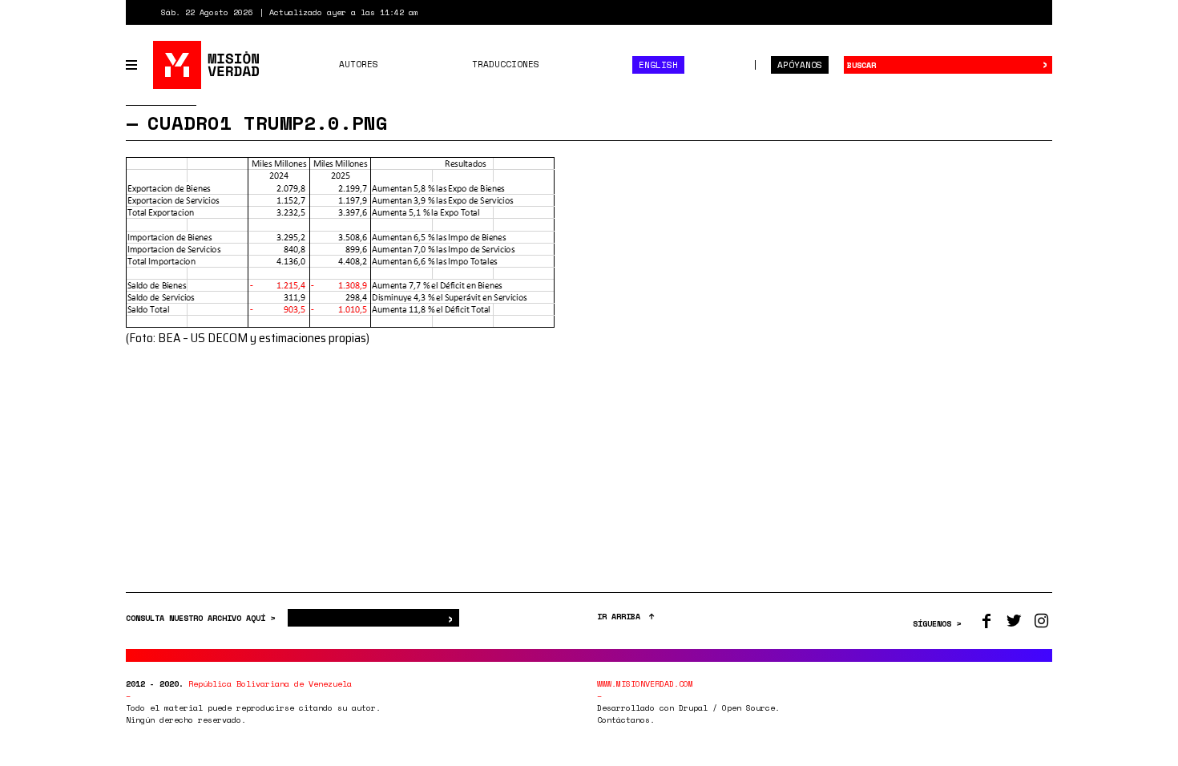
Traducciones (505, 64)
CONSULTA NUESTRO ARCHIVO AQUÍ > (203, 618)
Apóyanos (799, 64)
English (658, 64)
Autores (358, 64)
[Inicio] (207, 65)
